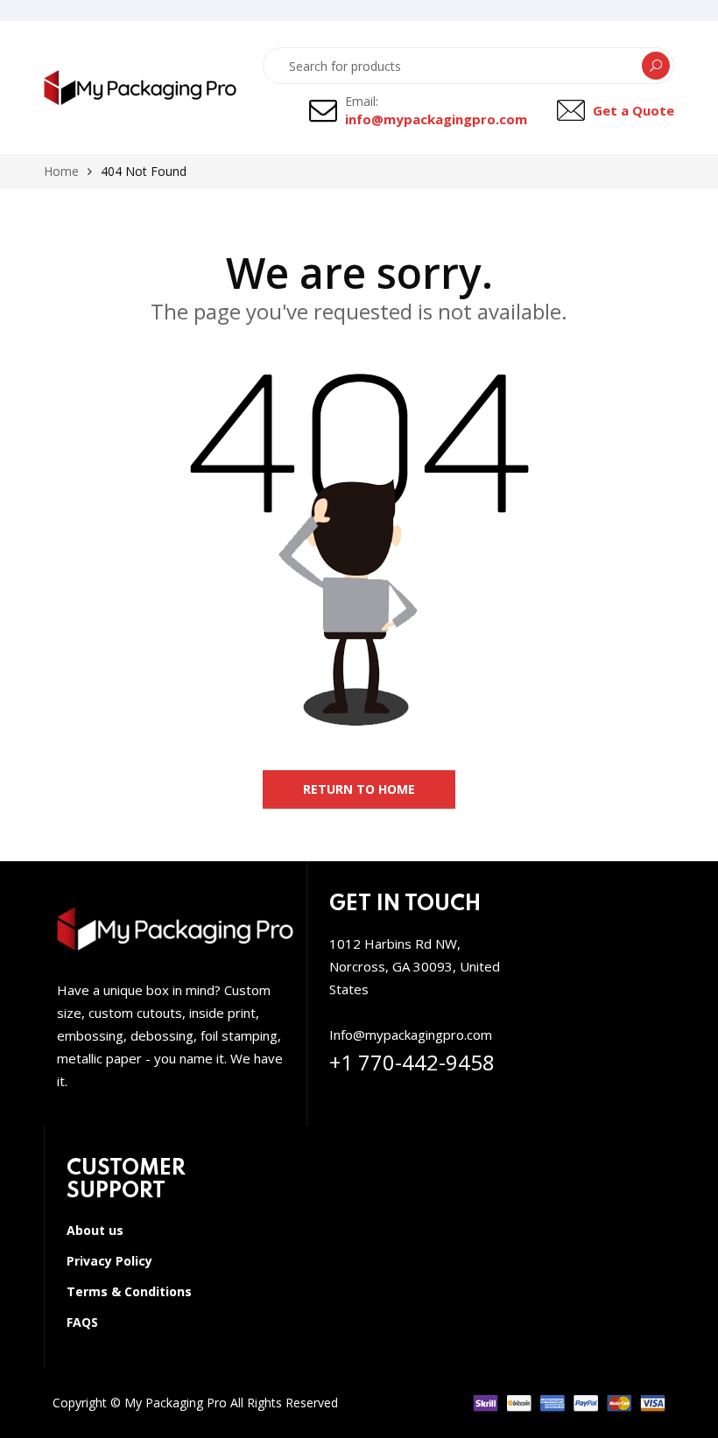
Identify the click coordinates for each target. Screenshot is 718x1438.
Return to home (359, 789)
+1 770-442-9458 (412, 1062)
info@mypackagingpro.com (436, 119)
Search (656, 66)
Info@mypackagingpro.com (410, 1034)
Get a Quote (633, 110)
